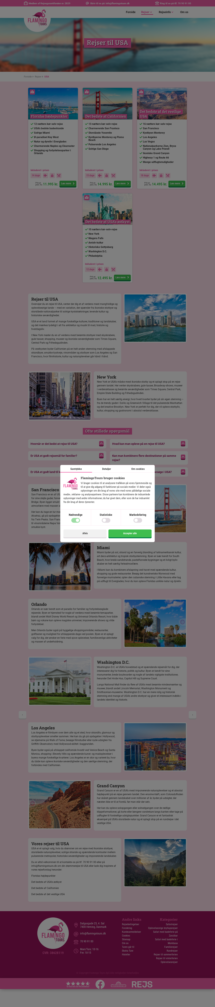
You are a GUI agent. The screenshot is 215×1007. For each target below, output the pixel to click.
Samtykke (76, 468)
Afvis (85, 533)
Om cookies (138, 468)
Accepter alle (130, 533)
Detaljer (106, 468)
